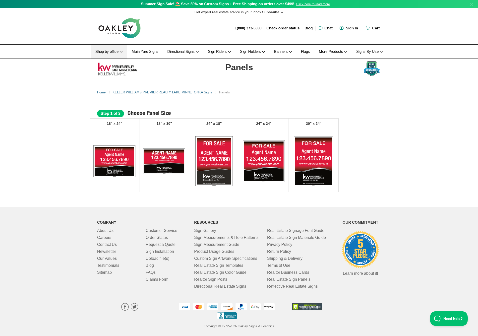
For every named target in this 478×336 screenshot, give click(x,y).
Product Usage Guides (214, 251)
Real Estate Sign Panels (288, 279)
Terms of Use (278, 265)
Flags (305, 51)
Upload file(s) (157, 258)
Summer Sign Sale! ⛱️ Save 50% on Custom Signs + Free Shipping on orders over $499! (217, 4)
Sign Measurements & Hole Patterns (226, 237)
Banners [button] (281, 51)
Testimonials (108, 265)
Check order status (282, 28)
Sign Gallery (205, 230)
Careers (104, 237)
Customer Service (161, 230)
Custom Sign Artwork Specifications (225, 258)
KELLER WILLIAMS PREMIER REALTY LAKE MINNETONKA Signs (162, 92)
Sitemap (104, 272)
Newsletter (106, 251)
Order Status (157, 237)
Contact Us (107, 244)
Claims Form (157, 279)
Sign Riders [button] (218, 51)
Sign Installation (160, 251)
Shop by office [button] (107, 51)
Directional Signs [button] (181, 51)
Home (101, 92)
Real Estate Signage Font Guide (295, 230)
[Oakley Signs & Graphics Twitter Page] (134, 307)
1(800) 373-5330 (248, 28)
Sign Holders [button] (251, 51)
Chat (328, 28)
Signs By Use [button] (368, 51)
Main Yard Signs (145, 51)
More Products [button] (331, 51)
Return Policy (279, 251)
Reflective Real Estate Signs (292, 286)
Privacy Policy (279, 244)
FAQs (151, 272)
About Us (105, 230)
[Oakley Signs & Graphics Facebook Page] (125, 307)
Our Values (107, 258)
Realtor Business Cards (288, 272)
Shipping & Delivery (284, 258)
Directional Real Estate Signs (220, 286)
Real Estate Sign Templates (218, 265)
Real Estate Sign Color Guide (220, 272)
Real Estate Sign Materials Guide (296, 237)
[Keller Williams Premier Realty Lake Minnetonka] (130, 68)
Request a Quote (161, 244)
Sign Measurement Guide (216, 244)
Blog (308, 28)
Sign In (351, 28)
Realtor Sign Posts (210, 279)
